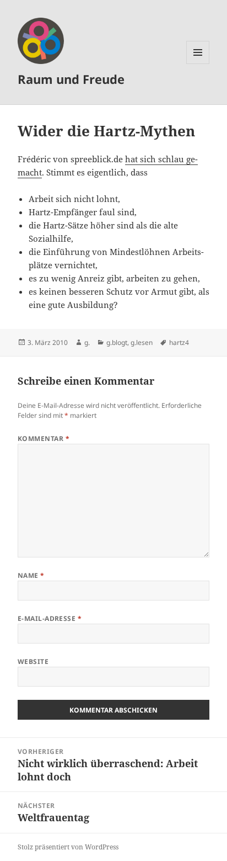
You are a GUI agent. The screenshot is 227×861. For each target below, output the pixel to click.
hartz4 (179, 342)
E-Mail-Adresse (50, 618)
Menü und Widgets (198, 63)
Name (31, 575)
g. (87, 342)
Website (33, 661)
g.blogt (116, 342)
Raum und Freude (71, 79)
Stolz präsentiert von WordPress (68, 847)
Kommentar (43, 438)
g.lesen (142, 342)
